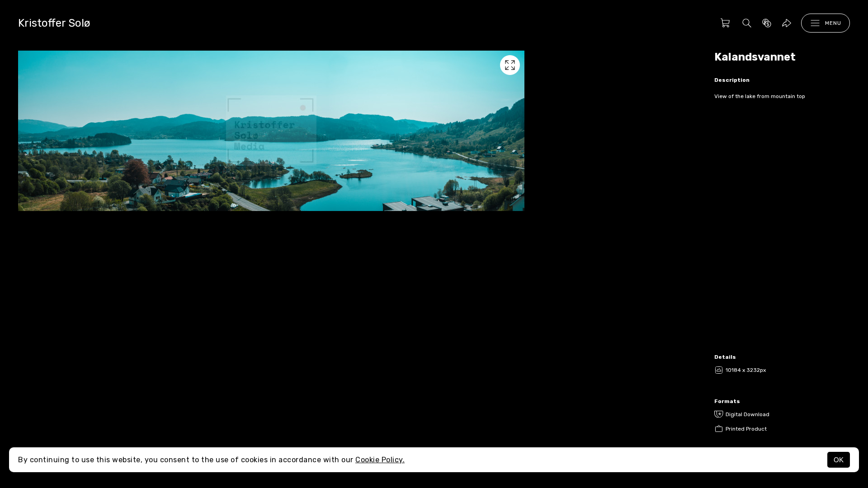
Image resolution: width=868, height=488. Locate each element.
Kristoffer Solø (54, 23)
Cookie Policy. (380, 459)
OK (839, 460)
